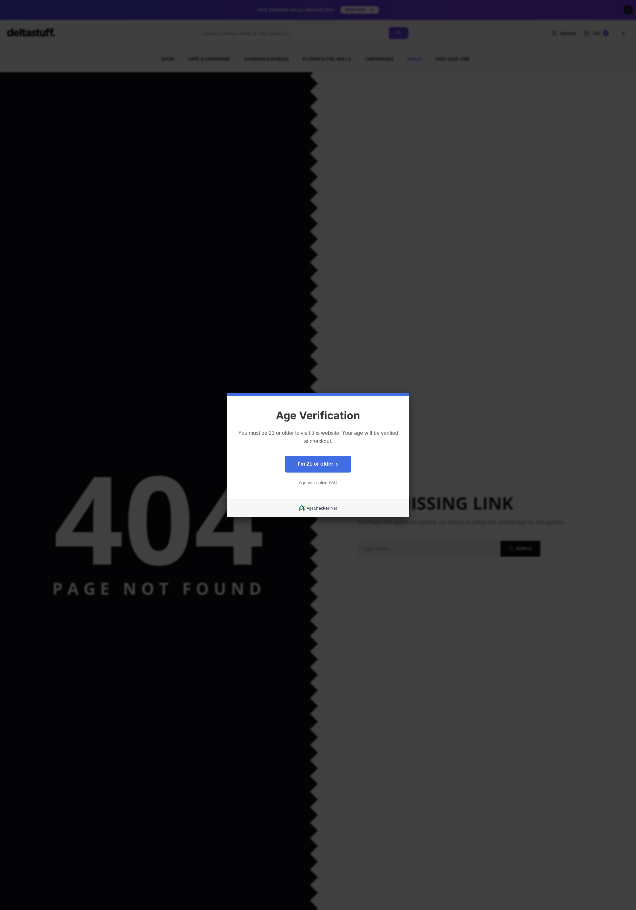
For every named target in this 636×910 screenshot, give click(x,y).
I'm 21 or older (318, 464)
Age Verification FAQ (318, 482)
